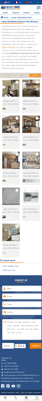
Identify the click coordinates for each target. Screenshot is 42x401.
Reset (21, 75)
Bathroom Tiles (9, 270)
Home (5, 13)
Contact (37, 13)
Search (35, 75)
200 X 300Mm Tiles (11, 266)
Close (8, 75)
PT (31, 2)
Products (15, 13)
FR (20, 2)
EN (9, 2)
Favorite (26, 13)
